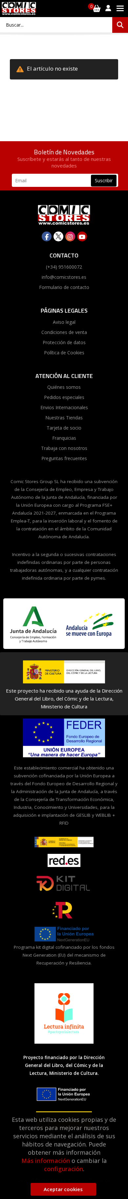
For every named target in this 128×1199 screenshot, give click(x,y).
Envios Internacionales (64, 407)
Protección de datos (64, 342)
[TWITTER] (58, 236)
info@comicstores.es (64, 277)
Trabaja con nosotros (64, 448)
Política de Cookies (64, 352)
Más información (45, 1161)
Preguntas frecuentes (64, 458)
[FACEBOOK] (47, 236)
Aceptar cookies (63, 1189)
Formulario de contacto (64, 287)
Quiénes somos (64, 387)
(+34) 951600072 (64, 267)
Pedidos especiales (64, 397)
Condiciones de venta (64, 332)
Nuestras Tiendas (64, 417)
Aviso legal (64, 322)
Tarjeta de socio (64, 428)
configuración (63, 1169)
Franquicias (64, 438)
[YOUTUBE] (82, 236)
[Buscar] (120, 25)
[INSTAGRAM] (70, 236)
